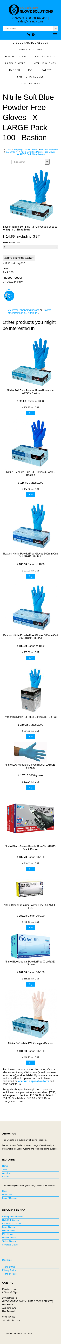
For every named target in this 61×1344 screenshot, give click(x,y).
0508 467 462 (38, 18)
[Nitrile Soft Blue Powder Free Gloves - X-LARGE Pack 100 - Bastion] (30, 222)
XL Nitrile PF (12, 152)
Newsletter (7, 1194)
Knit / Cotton (45, 56)
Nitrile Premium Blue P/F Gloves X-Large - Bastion (30, 473)
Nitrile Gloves (45, 63)
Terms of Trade (9, 1274)
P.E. (31, 70)
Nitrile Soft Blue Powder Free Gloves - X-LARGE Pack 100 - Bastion (37, 153)
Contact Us (19, 18)
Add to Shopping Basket (19, 258)
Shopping (18, 149)
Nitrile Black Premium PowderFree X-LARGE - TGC (30, 906)
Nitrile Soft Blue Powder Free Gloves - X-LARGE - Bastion (30, 392)
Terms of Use (8, 1267)
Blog (4, 1191)
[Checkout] (33, 35)
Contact (6, 1176)
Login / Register (9, 1198)
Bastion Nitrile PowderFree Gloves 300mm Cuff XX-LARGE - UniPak (30, 637)
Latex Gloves (15, 63)
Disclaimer (7, 1260)
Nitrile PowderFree (49, 149)
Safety (47, 70)
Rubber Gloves (9, 1237)
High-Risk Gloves (10, 1220)
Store (4, 1169)
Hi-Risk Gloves (16, 56)
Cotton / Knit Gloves (11, 1223)
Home (8, 149)
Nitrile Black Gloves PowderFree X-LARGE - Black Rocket (30, 848)
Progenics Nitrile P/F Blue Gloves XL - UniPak (30, 717)
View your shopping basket (23, 310)
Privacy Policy (9, 1270)
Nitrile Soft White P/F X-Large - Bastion (30, 1043)
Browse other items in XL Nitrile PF (29, 311)
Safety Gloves (9, 1241)
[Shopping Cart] (29, 35)
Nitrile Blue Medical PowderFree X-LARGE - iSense (30, 963)
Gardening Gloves (30, 49)
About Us (6, 1173)
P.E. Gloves (8, 1234)
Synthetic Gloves (30, 77)
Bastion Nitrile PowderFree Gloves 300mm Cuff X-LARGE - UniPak (30, 555)
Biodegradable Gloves (30, 43)
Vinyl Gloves (30, 83)
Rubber (14, 70)
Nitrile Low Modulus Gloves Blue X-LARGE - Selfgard (30, 766)
